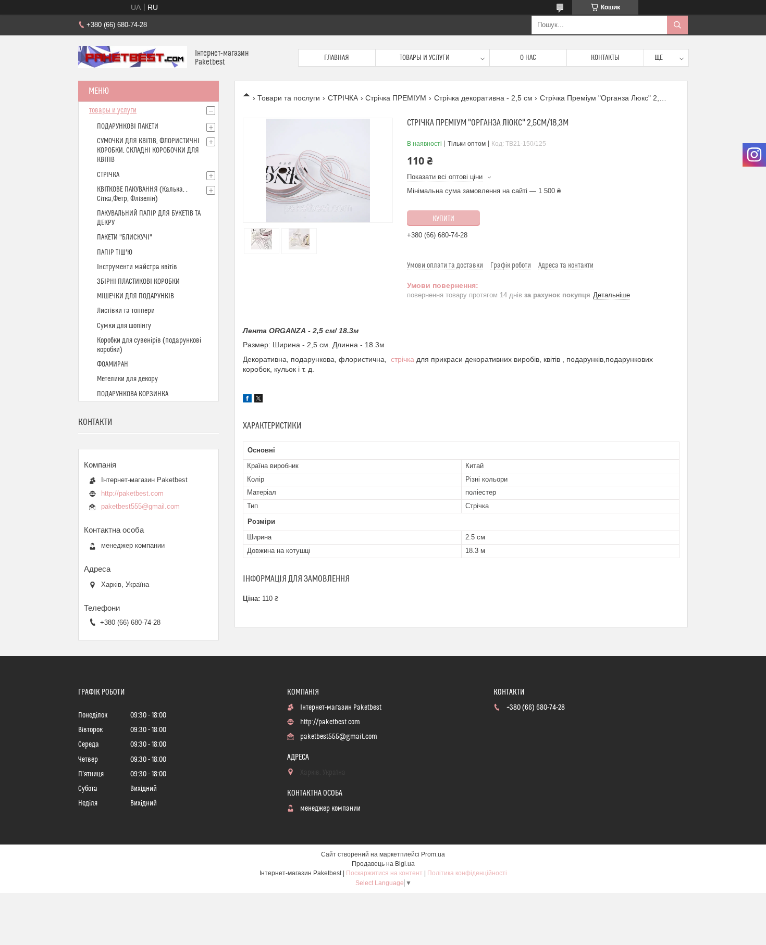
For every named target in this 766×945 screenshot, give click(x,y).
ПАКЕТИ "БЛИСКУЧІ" (124, 237)
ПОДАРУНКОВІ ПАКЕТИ (127, 126)
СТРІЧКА (343, 98)
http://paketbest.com (132, 493)
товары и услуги (113, 110)
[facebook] (247, 400)
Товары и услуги (425, 58)
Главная (336, 58)
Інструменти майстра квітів (137, 267)
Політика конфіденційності (467, 873)
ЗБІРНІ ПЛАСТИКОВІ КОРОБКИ (138, 282)
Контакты (605, 58)
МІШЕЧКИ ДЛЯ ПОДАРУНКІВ (135, 296)
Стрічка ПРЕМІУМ (395, 98)
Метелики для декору (127, 379)
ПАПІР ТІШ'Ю (114, 252)
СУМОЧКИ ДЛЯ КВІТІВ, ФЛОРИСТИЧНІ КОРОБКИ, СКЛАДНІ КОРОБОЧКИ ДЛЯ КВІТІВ (148, 150)
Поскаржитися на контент (384, 873)
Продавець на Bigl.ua (383, 863)
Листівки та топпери (126, 311)
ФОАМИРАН (112, 364)
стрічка (402, 359)
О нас (528, 58)
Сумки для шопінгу (124, 326)
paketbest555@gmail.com (140, 506)
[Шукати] (677, 25)
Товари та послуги (288, 98)
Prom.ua (433, 854)
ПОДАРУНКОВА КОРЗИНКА (132, 394)
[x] (258, 400)
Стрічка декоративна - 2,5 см (483, 98)
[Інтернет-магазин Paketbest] (132, 58)
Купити (443, 219)
